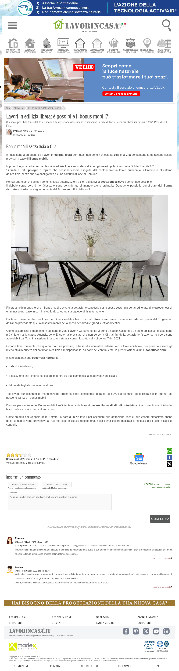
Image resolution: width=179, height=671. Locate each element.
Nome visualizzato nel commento (22, 488)
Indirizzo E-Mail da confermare (54, 488)
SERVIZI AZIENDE (62, 616)
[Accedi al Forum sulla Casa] (113, 46)
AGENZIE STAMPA (148, 616)
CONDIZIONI (21, 666)
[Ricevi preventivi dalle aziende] (13, 46)
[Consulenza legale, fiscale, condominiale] (130, 46)
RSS (158, 666)
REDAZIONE (15, 623)
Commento (12, 493)
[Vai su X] (169, 466)
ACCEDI (148, 484)
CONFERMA (160, 519)
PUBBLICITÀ (102, 616)
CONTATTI (58, 623)
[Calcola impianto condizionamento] (97, 46)
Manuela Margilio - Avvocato (28, 131)
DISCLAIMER (124, 666)
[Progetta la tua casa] (89, 605)
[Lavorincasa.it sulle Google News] (139, 459)
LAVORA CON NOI (105, 623)
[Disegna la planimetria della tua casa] (63, 46)
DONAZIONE (144, 623)
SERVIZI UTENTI (18, 616)
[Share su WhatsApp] (169, 452)
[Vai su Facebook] (169, 459)
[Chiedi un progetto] (46, 46)
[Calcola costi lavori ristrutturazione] (29, 46)
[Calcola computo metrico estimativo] (164, 46)
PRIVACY (55, 666)
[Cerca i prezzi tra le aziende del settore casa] (147, 46)
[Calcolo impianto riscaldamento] (80, 46)
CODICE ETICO (89, 666)
